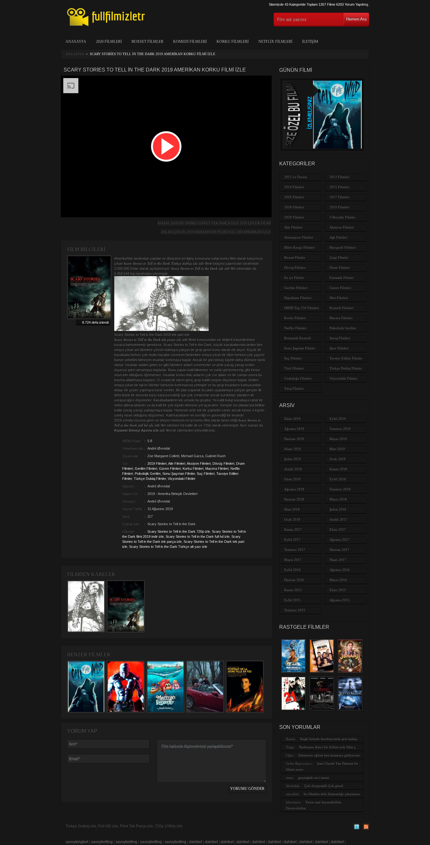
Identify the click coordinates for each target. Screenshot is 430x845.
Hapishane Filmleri (298, 298)
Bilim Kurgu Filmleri (299, 247)
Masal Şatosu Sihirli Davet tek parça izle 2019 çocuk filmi (214, 223)
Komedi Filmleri (190, 41)
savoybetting (102, 842)
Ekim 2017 (338, 529)
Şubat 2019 (292, 459)
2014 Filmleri (294, 187)
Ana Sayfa (74, 54)
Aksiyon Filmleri (199, 463)
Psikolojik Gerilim (148, 473)
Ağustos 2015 (340, 600)
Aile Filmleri (176, 463)
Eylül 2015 (292, 600)
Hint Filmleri (339, 298)
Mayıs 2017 (293, 560)
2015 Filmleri (339, 187)
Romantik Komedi (297, 338)
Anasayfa (75, 41)
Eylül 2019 (338, 419)
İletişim (310, 41)
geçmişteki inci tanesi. (314, 778)
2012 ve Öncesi (295, 177)
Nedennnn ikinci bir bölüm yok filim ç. (328, 747)
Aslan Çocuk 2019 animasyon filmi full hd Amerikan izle (216, 232)
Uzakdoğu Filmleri (298, 378)
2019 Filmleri (157, 463)
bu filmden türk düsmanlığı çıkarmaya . (333, 794)
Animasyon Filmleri (298, 237)
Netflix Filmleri (275, 41)
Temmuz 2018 (340, 489)
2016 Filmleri (294, 197)
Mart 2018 (292, 509)
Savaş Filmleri (340, 338)
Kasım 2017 (293, 529)
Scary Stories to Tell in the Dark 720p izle (178, 531)
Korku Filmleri (233, 41)
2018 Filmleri (294, 207)
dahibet (195, 842)
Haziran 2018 (294, 499)
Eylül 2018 (338, 479)
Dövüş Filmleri (223, 463)
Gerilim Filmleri (146, 468)
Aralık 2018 (293, 469)
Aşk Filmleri (339, 237)
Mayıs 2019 (338, 439)
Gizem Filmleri (170, 468)
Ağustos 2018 (294, 489)
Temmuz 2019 (340, 429)
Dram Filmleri (340, 267)
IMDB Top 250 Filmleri (301, 308)
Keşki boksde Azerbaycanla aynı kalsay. (329, 739)
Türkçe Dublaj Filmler (150, 478)
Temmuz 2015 (294, 610)
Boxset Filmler (147, 41)
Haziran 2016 (294, 580)
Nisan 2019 (292, 449)
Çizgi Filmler (339, 257)
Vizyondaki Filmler (181, 478)
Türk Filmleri (294, 368)
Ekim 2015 (338, 590)
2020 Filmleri (109, 41)
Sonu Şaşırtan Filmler (178, 473)
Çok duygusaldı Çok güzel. (324, 786)
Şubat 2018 (338, 509)
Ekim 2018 (292, 479)
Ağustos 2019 (294, 429)
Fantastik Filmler (342, 278)
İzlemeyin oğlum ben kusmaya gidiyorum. (329, 755)
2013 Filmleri (339, 177)
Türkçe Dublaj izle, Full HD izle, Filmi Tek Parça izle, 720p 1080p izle (124, 826)
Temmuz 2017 (294, 550)
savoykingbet (76, 842)
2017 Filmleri (339, 197)
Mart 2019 (337, 449)
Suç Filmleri (205, 473)
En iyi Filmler (294, 278)
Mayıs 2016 (338, 580)
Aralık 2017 (338, 519)
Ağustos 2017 (340, 540)
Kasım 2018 (338, 469)
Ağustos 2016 (340, 570)
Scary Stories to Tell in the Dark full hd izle (197, 536)
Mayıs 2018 (338, 499)
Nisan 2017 (338, 560)
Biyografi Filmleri (343, 247)
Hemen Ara (356, 19)
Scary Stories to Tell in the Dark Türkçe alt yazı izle (168, 546)
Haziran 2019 (294, 439)
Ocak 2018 (292, 519)
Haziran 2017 (339, 550)
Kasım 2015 (293, 590)
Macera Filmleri (217, 468)
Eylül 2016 (292, 570)
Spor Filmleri (339, 348)
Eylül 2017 (292, 540)
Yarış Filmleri (294, 388)
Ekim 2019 (292, 419)
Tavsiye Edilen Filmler (346, 358)
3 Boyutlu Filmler (342, 217)
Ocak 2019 (338, 459)
